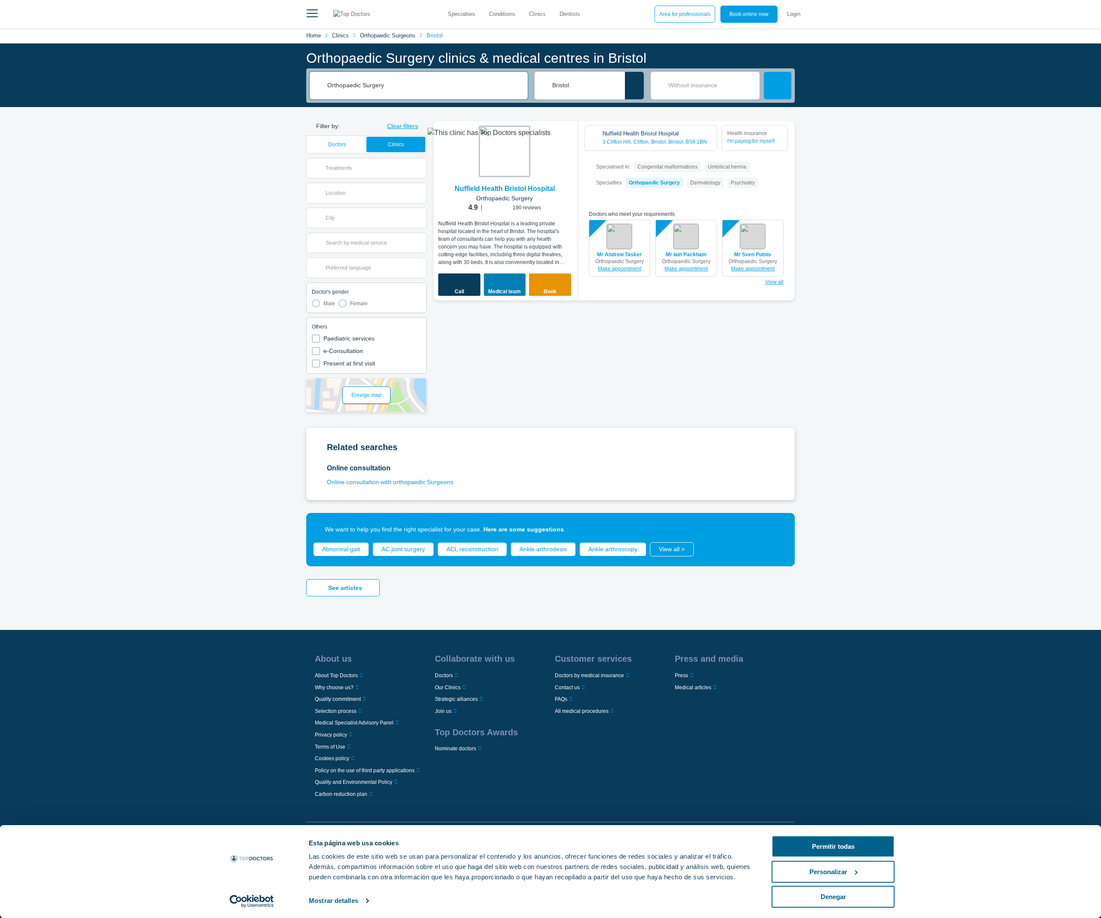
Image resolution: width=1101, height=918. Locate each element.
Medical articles (693, 688)
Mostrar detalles (333, 900)
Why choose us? (334, 688)
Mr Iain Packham (686, 255)
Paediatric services (349, 338)
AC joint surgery (403, 549)
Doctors (337, 144)
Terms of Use (330, 747)
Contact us (567, 688)
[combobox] (424, 85)
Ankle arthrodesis (543, 549)
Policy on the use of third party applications (365, 771)
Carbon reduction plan (341, 794)
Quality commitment (338, 699)
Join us (443, 711)
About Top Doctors (336, 675)
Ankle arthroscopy (612, 549)
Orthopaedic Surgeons (387, 35)
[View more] (568, 139)
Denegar (833, 896)
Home (313, 35)
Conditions (502, 14)
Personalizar (828, 871)
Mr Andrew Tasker (619, 255)
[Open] (420, 168)
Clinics (537, 14)
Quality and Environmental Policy (353, 782)
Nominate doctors (455, 749)
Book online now (749, 14)
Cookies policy (332, 758)
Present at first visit (349, 363)
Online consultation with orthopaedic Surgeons (390, 482)
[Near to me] (634, 85)
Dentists (570, 14)
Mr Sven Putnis (752, 255)
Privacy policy (331, 735)
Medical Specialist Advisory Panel (354, 723)
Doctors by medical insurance (589, 675)
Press (681, 675)
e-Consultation (343, 350)
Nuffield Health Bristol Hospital (505, 188)
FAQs (561, 699)
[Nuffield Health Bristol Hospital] (504, 151)
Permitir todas (833, 846)
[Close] (778, 529)
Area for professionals (684, 14)
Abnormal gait (341, 549)
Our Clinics (448, 688)
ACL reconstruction (472, 549)
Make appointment (619, 269)
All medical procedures (582, 711)
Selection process (336, 711)
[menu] (312, 14)
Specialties (461, 14)
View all (774, 282)
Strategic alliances (456, 699)
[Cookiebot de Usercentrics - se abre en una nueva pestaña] (251, 901)
